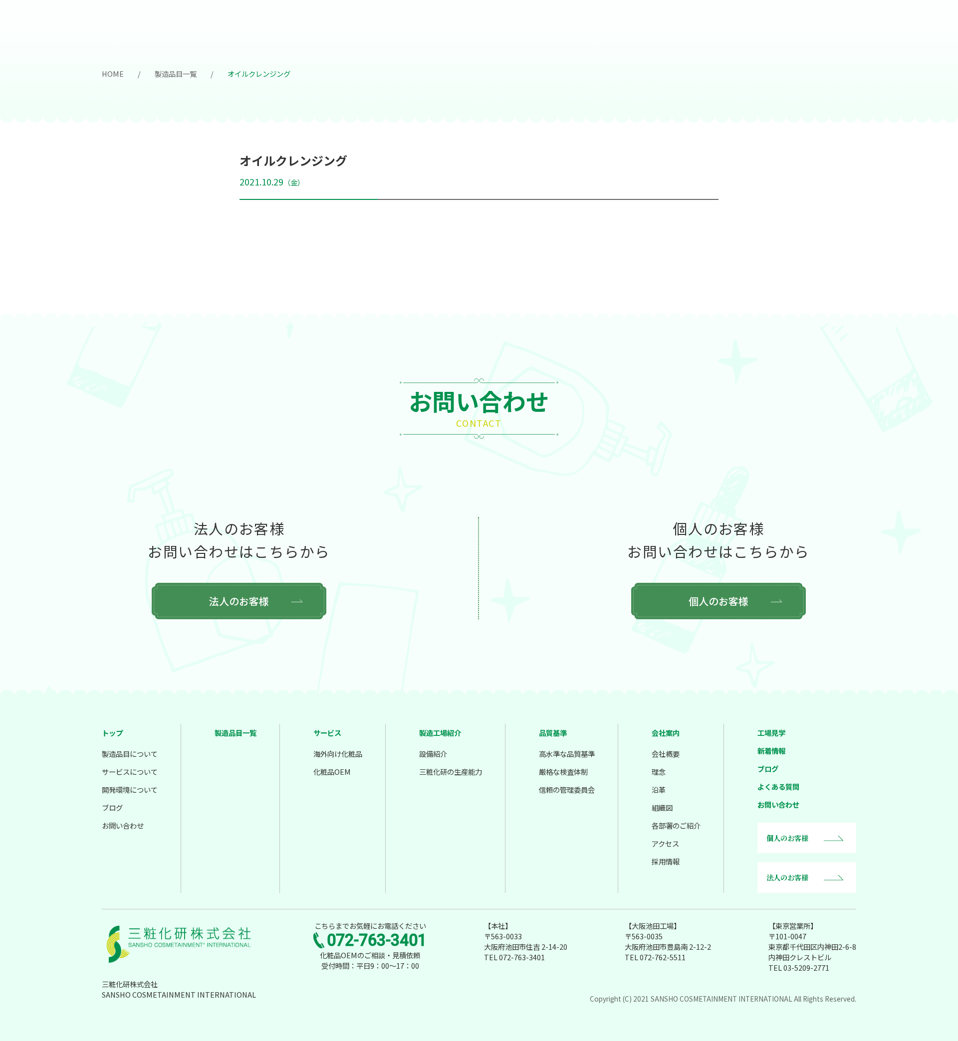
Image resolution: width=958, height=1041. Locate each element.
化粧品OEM (332, 771)
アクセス (665, 843)
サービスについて (130, 771)
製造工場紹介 (440, 732)
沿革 (659, 789)
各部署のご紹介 (676, 825)
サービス (327, 732)
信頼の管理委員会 (567, 789)
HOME (113, 73)
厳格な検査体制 (563, 771)
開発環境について (130, 789)
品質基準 (553, 732)
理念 (659, 771)
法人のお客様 (239, 601)
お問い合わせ (123, 825)
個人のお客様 (718, 601)
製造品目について (130, 753)
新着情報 (771, 750)
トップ (112, 732)
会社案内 (666, 732)
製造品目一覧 (176, 73)
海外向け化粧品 (337, 753)
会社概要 (666, 753)
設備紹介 (433, 753)
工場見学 (771, 732)
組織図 (662, 807)
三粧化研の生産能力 (450, 771)
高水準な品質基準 (567, 753)
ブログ (112, 807)
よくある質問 (778, 786)
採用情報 (666, 861)
